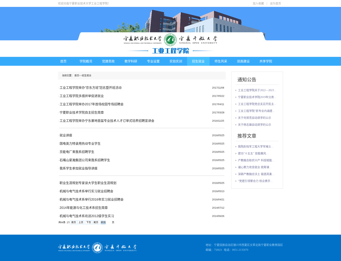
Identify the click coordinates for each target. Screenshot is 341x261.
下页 (88, 222)
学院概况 (86, 61)
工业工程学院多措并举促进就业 (82, 96)
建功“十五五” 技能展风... (253, 153)
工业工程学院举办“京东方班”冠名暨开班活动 (91, 87)
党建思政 (108, 61)
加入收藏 (258, 3)
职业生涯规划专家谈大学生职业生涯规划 (88, 183)
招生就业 (198, 61)
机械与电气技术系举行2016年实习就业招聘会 (92, 199)
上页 (81, 222)
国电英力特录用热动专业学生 (80, 143)
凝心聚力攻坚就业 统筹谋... (255, 167)
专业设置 (153, 61)
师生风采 (221, 61)
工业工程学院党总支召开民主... (257, 104)
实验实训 (176, 61)
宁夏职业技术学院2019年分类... (257, 97)
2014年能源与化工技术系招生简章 (84, 207)
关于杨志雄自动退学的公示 (254, 124)
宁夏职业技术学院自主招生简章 (82, 112)
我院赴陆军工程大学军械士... (256, 146)
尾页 (96, 222)
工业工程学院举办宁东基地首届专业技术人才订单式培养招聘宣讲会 (107, 120)
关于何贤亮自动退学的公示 (254, 117)
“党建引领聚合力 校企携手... (255, 181)
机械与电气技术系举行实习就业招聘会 (86, 191)
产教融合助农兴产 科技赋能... (256, 160)
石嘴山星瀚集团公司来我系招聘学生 (85, 160)
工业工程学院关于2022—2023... (257, 90)
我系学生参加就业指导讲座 (78, 168)
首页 (63, 61)
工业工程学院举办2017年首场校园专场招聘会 (92, 104)
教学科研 (131, 61)
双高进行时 (63, 70)
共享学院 (265, 61)
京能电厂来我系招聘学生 (77, 152)
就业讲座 (66, 135)
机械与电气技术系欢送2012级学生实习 (87, 216)
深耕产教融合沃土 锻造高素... (256, 174)
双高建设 (243, 61)
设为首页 (275, 3)
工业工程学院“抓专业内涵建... (256, 110)
